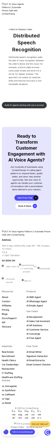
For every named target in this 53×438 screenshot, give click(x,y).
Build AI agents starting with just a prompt (24, 105)
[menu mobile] (50, 9)
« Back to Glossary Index (20, 29)
